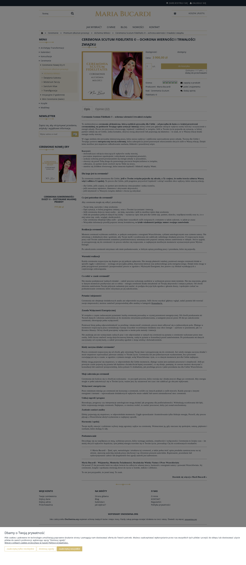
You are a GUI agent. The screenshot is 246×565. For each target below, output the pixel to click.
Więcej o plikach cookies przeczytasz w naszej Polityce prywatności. (36, 542)
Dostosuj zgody (46, 549)
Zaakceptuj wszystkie (69, 549)
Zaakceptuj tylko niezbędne (20, 549)
